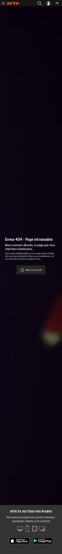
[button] (39, 3)
